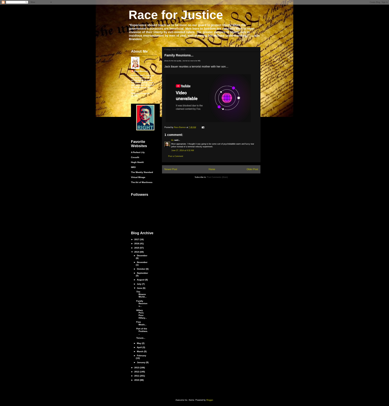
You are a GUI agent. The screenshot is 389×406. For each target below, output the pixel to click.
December (142, 255)
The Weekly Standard (142, 172)
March (140, 351)
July (139, 284)
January (141, 362)
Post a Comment (175, 156)
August (141, 279)
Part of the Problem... (142, 331)
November (142, 262)
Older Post (252, 169)
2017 (137, 239)
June (140, 288)
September (142, 273)
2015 (137, 248)
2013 (137, 367)
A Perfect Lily (138, 152)
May (139, 343)
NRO (133, 167)
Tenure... (140, 338)
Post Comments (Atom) (217, 177)
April (139, 347)
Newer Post (170, 169)
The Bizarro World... (141, 294)
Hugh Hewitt (137, 162)
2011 (137, 376)
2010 (137, 380)
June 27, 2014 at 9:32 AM (182, 150)
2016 (137, 243)
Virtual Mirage (138, 177)
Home (212, 169)
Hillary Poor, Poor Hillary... (141, 314)
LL (172, 140)
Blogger (209, 400)
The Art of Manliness (141, 182)
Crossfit (135, 157)
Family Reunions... (141, 303)
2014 (137, 252)
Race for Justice (176, 15)
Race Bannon (141, 71)
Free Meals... (141, 323)
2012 (137, 371)
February (141, 355)
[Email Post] (203, 127)
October (141, 269)
